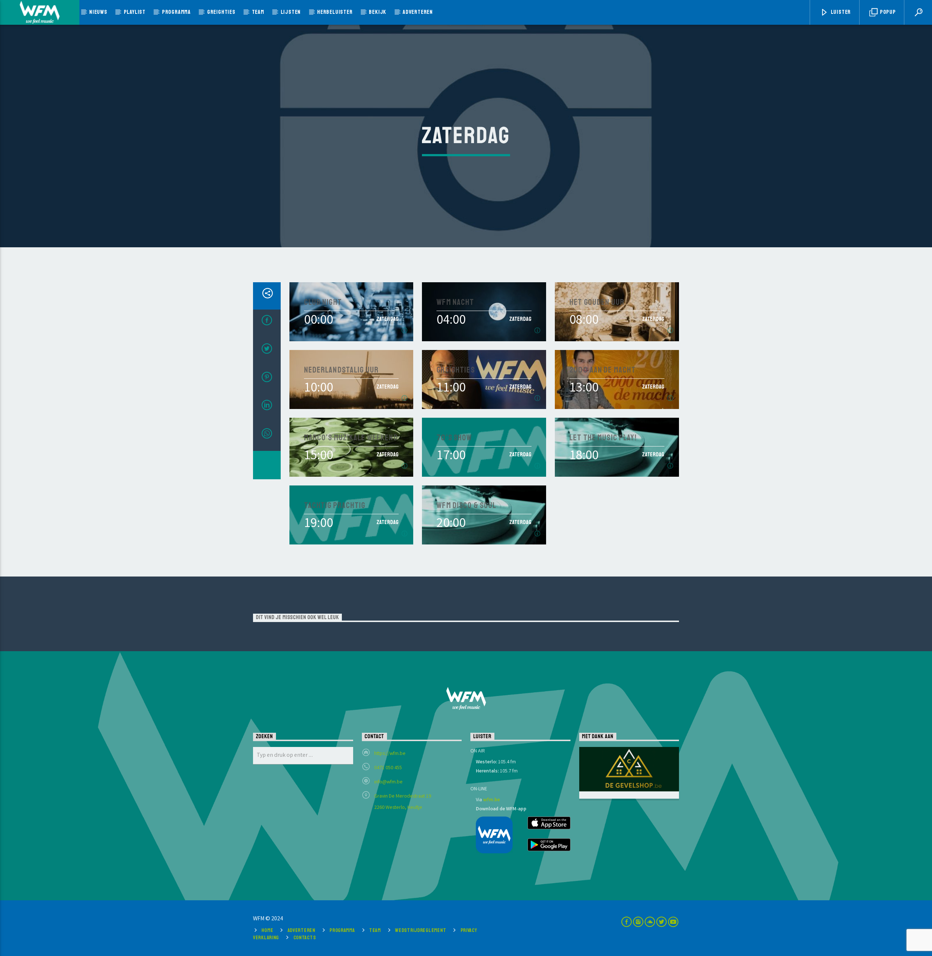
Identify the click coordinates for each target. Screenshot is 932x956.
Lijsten (291, 12)
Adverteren (418, 12)
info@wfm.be (388, 782)
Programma (176, 12)
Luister (840, 12)
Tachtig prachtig (335, 505)
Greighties (221, 12)
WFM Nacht (455, 302)
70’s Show (454, 438)
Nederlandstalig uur (341, 370)
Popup (887, 12)
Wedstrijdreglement (420, 930)
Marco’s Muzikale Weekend (351, 438)
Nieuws (98, 12)
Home (267, 930)
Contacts (304, 937)
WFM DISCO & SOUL (466, 505)
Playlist (135, 12)
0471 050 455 (388, 768)
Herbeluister (335, 12)
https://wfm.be (390, 754)
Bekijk (377, 12)
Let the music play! (603, 438)
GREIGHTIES (455, 370)
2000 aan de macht (602, 370)
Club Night (323, 302)
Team (258, 12)
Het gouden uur (596, 302)
